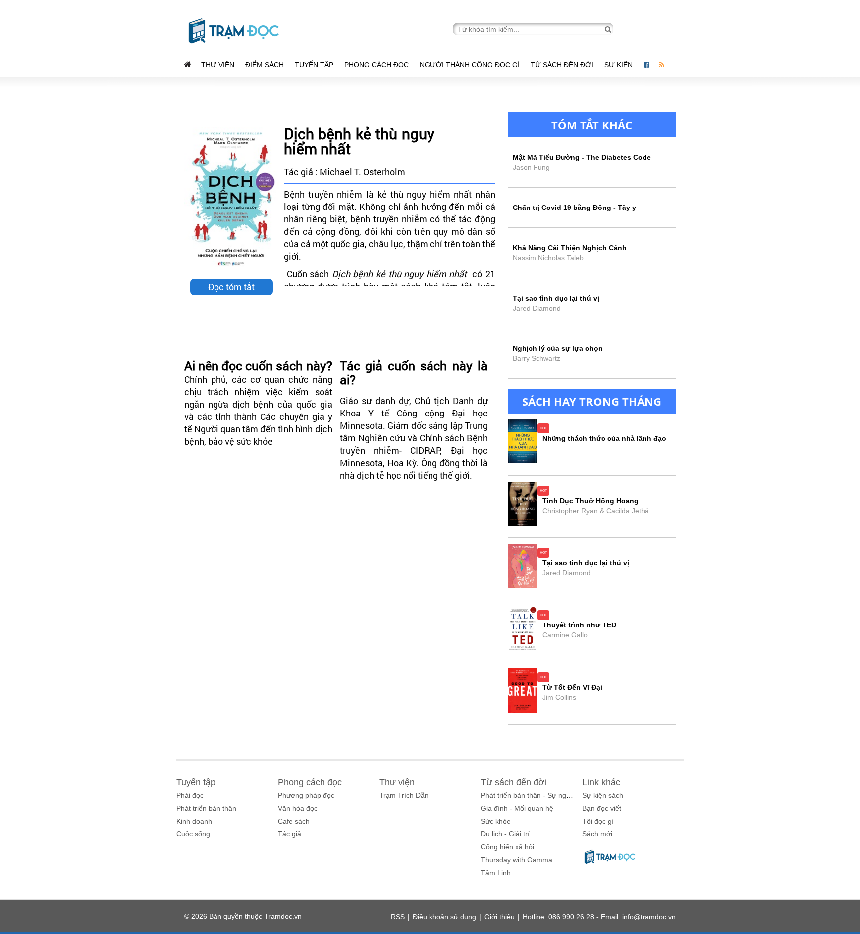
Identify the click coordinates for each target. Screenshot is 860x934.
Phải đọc (190, 795)
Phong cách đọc (376, 65)
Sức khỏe (496, 821)
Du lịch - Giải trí (505, 834)
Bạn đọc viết (601, 808)
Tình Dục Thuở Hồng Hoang (590, 501)
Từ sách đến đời (562, 65)
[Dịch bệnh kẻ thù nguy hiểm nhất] (231, 199)
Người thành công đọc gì (470, 65)
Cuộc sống (193, 834)
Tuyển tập (314, 65)
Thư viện (217, 65)
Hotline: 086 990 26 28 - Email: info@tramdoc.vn (599, 917)
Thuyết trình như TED (579, 625)
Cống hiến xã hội (507, 847)
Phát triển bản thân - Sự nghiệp (530, 795)
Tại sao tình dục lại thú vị (585, 563)
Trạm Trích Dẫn (404, 795)
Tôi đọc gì (598, 821)
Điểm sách (264, 65)
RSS (398, 917)
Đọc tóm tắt (231, 287)
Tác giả (289, 834)
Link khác (601, 782)
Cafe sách (294, 821)
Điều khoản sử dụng (444, 917)
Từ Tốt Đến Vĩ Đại (572, 687)
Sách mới (597, 834)
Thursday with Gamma (516, 860)
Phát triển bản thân (206, 808)
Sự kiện (619, 65)
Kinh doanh (194, 821)
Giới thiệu (499, 917)
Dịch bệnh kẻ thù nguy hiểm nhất (359, 141)
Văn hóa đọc (298, 808)
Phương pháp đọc (306, 795)
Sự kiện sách (602, 795)
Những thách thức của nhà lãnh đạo (604, 438)
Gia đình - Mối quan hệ (517, 808)
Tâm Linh (496, 873)
